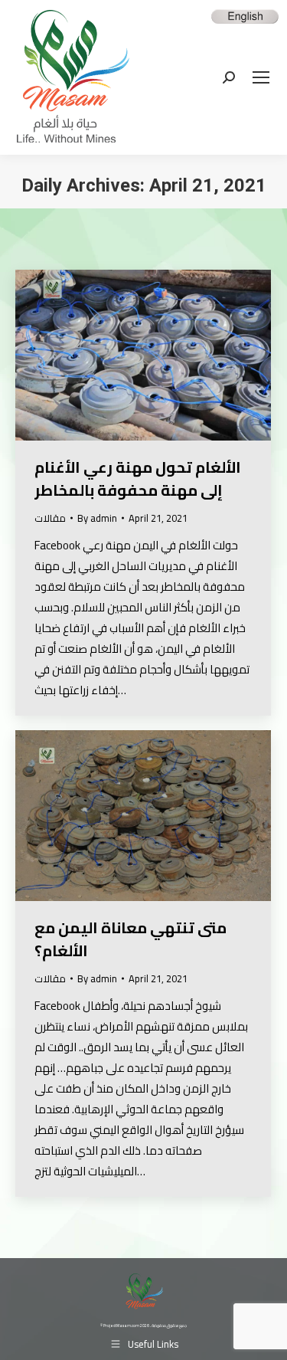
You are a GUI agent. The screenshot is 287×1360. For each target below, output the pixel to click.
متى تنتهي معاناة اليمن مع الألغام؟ (130, 939)
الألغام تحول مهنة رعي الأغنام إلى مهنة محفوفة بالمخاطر (137, 478)
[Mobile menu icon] (261, 77)
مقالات (50, 518)
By (97, 518)
